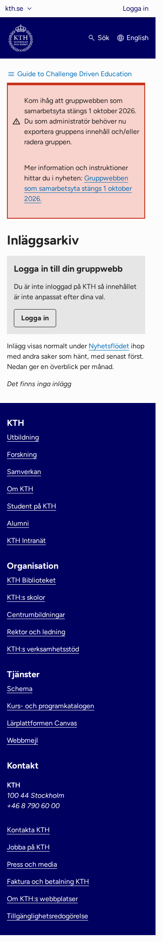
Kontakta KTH (28, 830)
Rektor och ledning (36, 632)
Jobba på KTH (28, 847)
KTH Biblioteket (31, 580)
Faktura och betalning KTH (48, 881)
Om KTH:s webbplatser (42, 899)
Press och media (32, 864)
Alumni (18, 523)
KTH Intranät (26, 540)
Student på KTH (31, 506)
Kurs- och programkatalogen (50, 706)
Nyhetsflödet (109, 346)
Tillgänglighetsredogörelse (47, 916)
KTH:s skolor (26, 597)
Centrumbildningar (36, 614)
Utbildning (23, 437)
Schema (19, 689)
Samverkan (24, 472)
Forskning (22, 454)
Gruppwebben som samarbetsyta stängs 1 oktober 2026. (78, 188)
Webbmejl (22, 740)
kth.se (14, 8)
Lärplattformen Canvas (42, 723)
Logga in (136, 8)
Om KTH (20, 489)
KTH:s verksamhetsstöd (43, 649)
